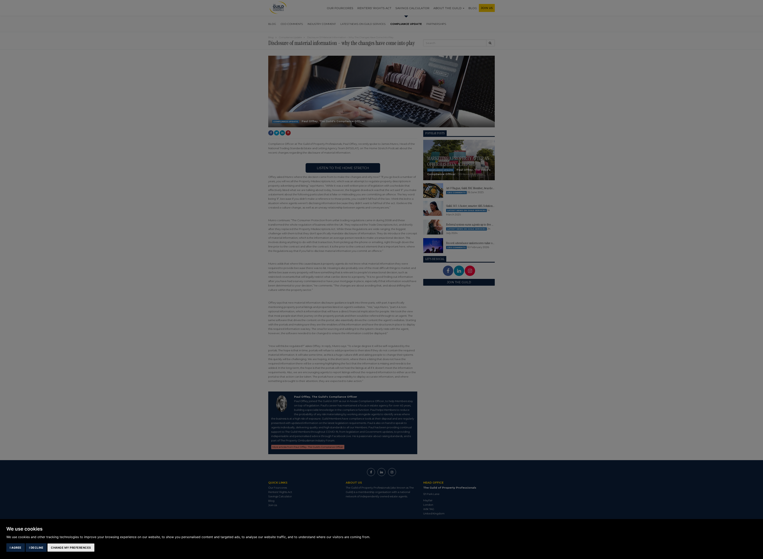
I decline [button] (36, 547)
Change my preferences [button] (71, 547)
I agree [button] (15, 547)
